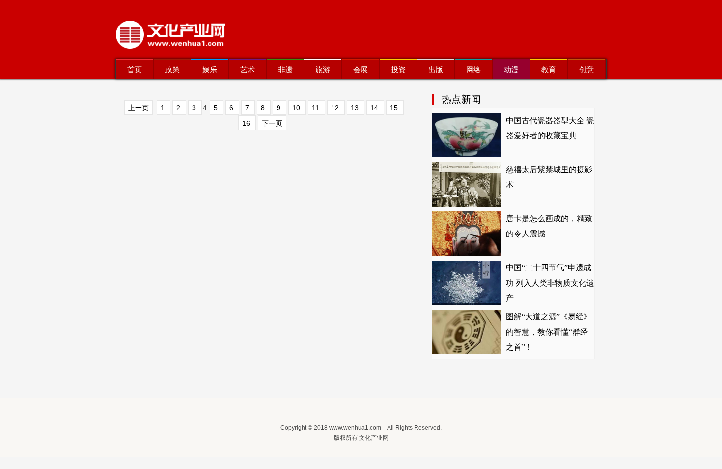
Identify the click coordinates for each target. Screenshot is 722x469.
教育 (548, 69)
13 (356, 108)
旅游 (322, 69)
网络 (473, 69)
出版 (435, 69)
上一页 (138, 108)
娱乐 (209, 69)
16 (247, 123)
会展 (360, 69)
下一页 (272, 123)
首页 (134, 69)
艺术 (247, 69)
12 (336, 108)
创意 (586, 69)
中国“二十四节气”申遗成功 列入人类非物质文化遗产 (550, 282)
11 (316, 108)
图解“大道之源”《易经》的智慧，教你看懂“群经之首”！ (548, 332)
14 (375, 108)
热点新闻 (461, 99)
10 (297, 108)
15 (395, 108)
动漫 (511, 69)
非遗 (285, 69)
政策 (172, 69)
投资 (398, 69)
